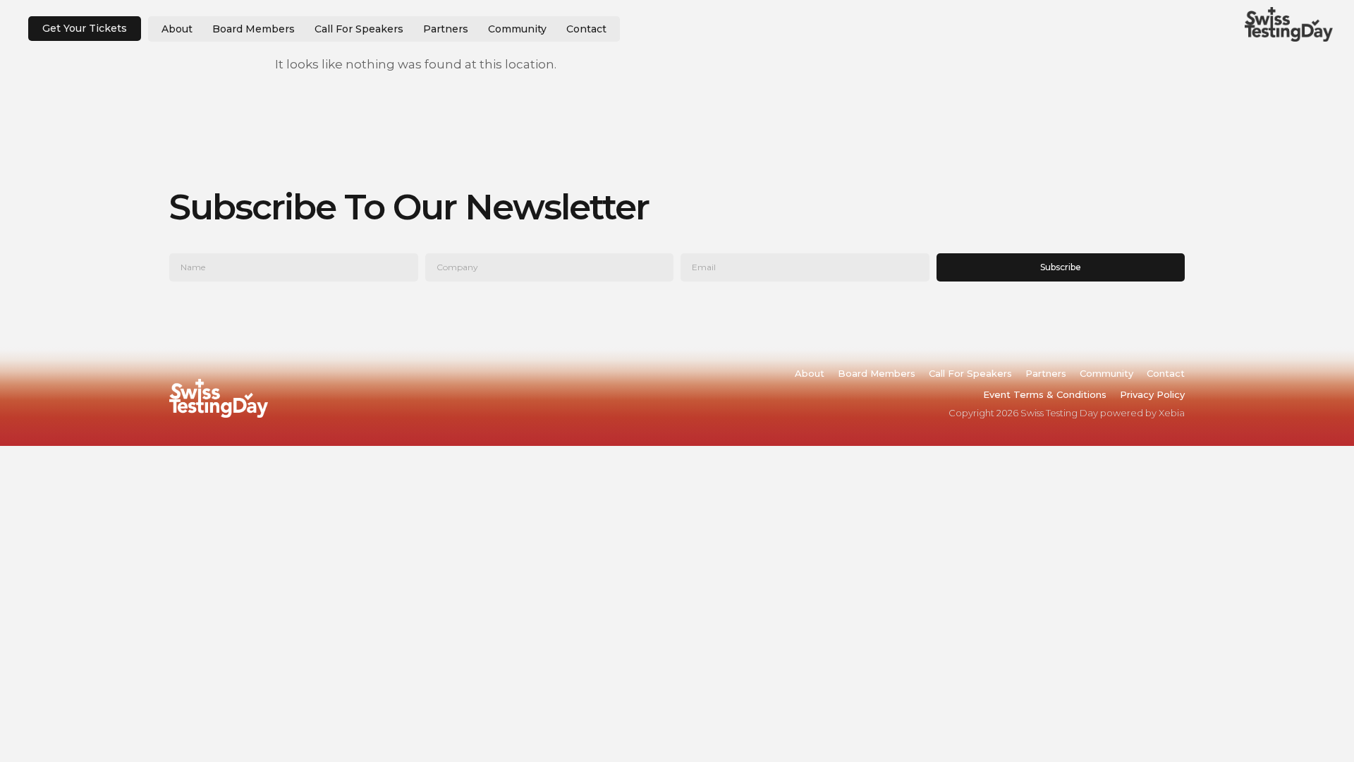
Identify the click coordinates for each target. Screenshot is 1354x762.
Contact (586, 29)
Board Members (253, 29)
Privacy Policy (1152, 394)
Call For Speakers (359, 29)
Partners (445, 29)
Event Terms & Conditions (1044, 394)
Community (517, 29)
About (177, 29)
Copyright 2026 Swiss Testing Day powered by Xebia (1067, 412)
